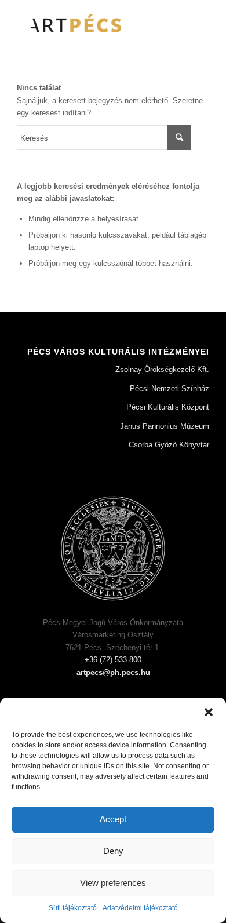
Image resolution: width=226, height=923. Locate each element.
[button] (208, 712)
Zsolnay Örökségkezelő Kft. (162, 369)
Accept (113, 819)
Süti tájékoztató (73, 908)
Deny (113, 851)
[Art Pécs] (93, 23)
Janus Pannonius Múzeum (164, 426)
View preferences (113, 883)
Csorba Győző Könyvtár (169, 444)
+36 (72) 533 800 (113, 659)
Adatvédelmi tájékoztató (140, 908)
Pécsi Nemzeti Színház (169, 388)
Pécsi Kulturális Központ (167, 407)
